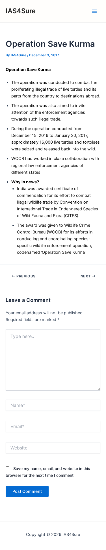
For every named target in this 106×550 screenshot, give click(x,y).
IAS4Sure (21, 11)
